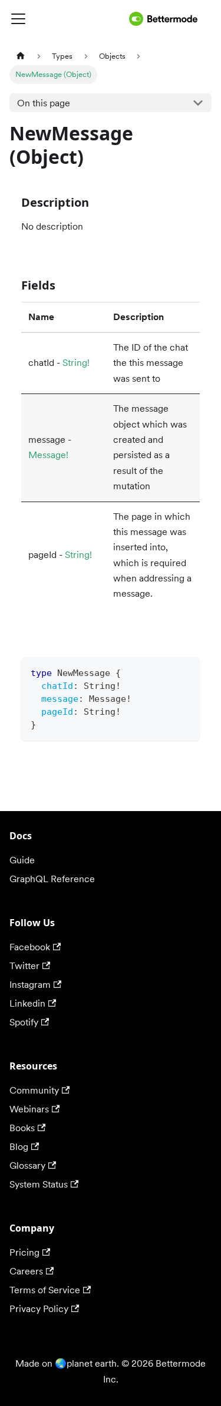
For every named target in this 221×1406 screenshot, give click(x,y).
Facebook (29, 947)
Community (34, 1090)
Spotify (23, 1022)
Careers (26, 1271)
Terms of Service (44, 1290)
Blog (18, 1146)
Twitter (24, 965)
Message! (48, 454)
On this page (43, 103)
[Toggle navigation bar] (66, 19)
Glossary (27, 1165)
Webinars (29, 1109)
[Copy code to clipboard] (185, 671)
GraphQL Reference (52, 878)
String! (76, 362)
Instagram (30, 984)
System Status (38, 1184)
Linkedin (27, 1003)
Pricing (24, 1252)
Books (22, 1127)
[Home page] (20, 56)
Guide (22, 860)
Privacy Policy (38, 1308)
